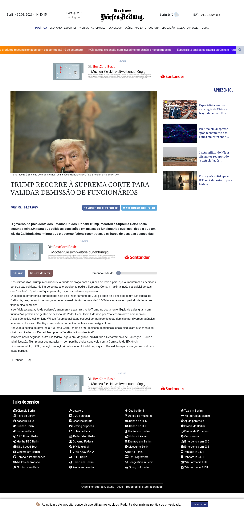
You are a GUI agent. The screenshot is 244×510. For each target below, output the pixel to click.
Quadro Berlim (137, 410)
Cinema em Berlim (28, 452)
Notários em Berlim (28, 467)
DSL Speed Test (27, 446)
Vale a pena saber (188, 28)
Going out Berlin (138, 467)
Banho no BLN (137, 421)
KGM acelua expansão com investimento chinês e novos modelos (99, 49)
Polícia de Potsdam (196, 431)
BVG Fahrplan (81, 415)
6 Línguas (74, 17)
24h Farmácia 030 (195, 462)
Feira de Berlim (25, 415)
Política (41, 28)
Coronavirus (192, 436)
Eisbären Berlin (25, 431)
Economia (56, 28)
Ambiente (140, 28)
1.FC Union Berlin (27, 436)
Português (73, 13)
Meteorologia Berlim (197, 415)
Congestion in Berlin (140, 462)
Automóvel (98, 28)
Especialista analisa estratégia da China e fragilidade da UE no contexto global (195, 49)
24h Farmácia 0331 (196, 467)
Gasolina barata (82, 421)
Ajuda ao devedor (83, 467)
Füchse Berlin (25, 426)
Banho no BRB (137, 426)
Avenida (84, 28)
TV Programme (138, 457)
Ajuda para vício (194, 421)
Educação (168, 28)
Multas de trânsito (28, 462)
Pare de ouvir (41, 273)
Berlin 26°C (167, 14)
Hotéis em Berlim (138, 431)
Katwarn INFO (25, 421)
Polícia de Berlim (194, 426)
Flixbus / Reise (137, 436)
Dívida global (80, 446)
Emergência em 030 (196, 441)
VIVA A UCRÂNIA (83, 452)
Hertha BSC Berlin (27, 441)
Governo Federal (82, 441)
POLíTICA (16, 207)
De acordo (199, 504)
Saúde (128, 28)
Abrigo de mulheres (139, 415)
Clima (205, 28)
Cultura (153, 28)
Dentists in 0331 (193, 457)
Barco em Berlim (83, 462)
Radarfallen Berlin (83, 436)
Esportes (70, 28)
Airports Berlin (134, 452)
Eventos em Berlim (139, 441)
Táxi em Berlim (193, 410)
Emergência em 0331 (197, 446)
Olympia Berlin (26, 410)
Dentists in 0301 (193, 452)
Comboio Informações (30, 457)
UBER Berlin (79, 457)
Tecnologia (114, 28)
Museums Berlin (138, 446)
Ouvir (19, 273)
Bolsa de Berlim (82, 431)
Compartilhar (102, 207)
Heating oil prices (83, 426)
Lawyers (77, 410)
